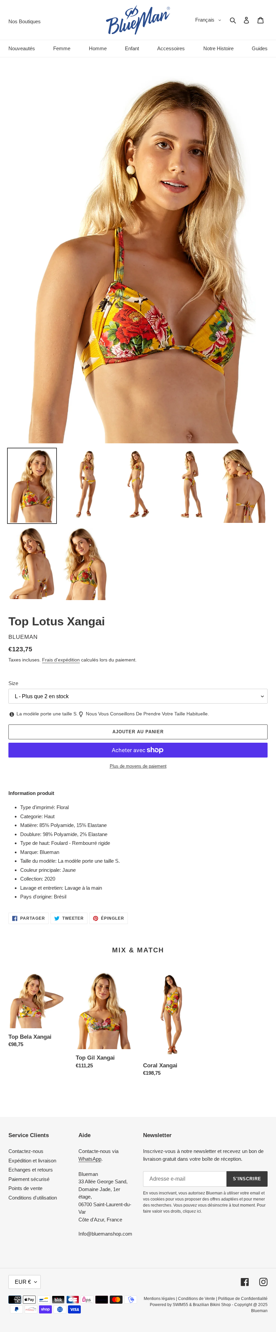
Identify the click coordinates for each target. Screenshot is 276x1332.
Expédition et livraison (32, 1160)
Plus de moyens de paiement (138, 766)
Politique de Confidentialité (243, 1298)
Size (13, 683)
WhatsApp (89, 1159)
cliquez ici (192, 1211)
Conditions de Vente (196, 1298)
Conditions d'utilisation (32, 1198)
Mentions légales (159, 1298)
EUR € (23, 1282)
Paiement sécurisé (28, 1179)
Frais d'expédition (61, 659)
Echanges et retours (30, 1170)
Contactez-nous (25, 1151)
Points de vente (25, 1188)
